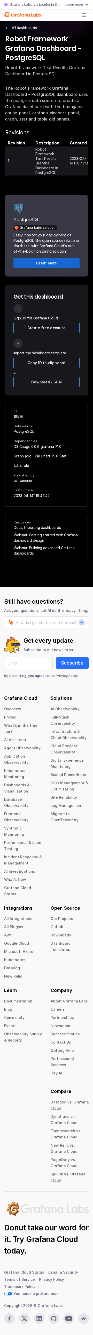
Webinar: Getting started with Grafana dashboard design (46, 537)
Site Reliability (64, 797)
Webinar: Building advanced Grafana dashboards (44, 550)
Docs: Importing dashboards (37, 527)
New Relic (13, 976)
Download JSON (46, 382)
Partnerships (62, 1017)
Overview (12, 709)
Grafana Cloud (52, 1239)
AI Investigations (19, 871)
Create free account (46, 328)
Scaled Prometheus (68, 774)
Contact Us (61, 1042)
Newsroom (60, 1026)
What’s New (15, 879)
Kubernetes (14, 959)
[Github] (54, 1318)
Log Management (67, 805)
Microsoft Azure (18, 951)
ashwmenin (23, 480)
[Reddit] (83, 1318)
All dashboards (24, 27)
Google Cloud (16, 943)
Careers (58, 1009)
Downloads (61, 935)
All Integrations (18, 918)
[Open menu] (84, 15)
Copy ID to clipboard (47, 363)
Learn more (74, 5)
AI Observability (65, 709)
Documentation (18, 1001)
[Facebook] (9, 1318)
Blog (8, 1009)
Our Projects (62, 918)
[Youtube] (68, 1318)
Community (14, 1017)
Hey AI (56, 1073)
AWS (8, 935)
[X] (24, 1318)
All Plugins (13, 927)
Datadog (12, 968)
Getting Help (62, 1050)
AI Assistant (15, 740)
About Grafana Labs (69, 1001)
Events (10, 1026)
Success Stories (65, 1034)
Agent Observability (22, 748)
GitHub (57, 927)
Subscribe (72, 663)
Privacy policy (67, 676)
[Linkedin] (39, 1318)
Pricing (10, 717)
